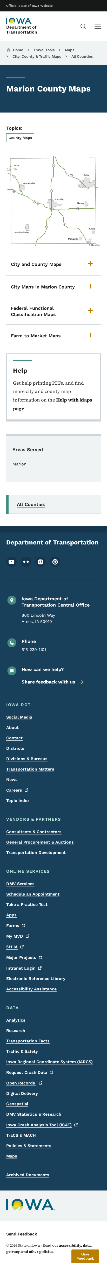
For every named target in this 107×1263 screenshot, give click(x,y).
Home (18, 50)
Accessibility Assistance (31, 988)
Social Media (19, 717)
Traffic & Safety (22, 1051)
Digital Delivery (22, 1093)
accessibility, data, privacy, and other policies (49, 1248)
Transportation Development (36, 852)
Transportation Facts (28, 1040)
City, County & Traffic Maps (36, 56)
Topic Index (18, 800)
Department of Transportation (21, 30)
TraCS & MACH (21, 1135)
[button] (85, 1256)
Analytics (15, 1020)
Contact (14, 737)
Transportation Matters (30, 769)
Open (21, 1083)
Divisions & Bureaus (27, 758)
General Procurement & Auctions (40, 842)
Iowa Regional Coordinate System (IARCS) (49, 1061)
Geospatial (17, 1103)
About (12, 727)
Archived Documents (27, 1174)
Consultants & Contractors (34, 831)
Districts (15, 748)
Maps (69, 50)
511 (12, 946)
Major (21, 957)
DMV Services (20, 883)
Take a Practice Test (27, 904)
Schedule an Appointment (32, 894)
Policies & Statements (28, 1145)
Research (15, 1030)
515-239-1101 (34, 649)
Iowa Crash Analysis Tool (39, 1124)
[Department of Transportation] (19, 21)
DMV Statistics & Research (33, 1114)
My (14, 936)
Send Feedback (21, 1234)
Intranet (21, 968)
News (12, 779)
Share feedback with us (48, 682)
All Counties (82, 56)
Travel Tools (44, 50)
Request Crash (26, 1072)
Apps (11, 914)
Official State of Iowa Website (29, 6)
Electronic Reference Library (35, 978)
